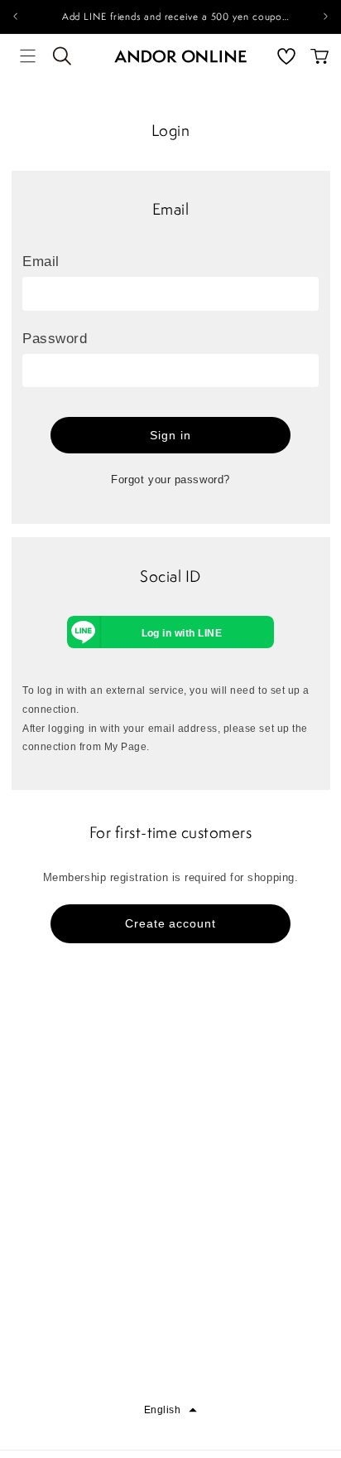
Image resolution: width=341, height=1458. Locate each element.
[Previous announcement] (15, 16)
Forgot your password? (170, 479)
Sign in (170, 435)
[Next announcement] (325, 16)
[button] (28, 56)
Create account (170, 923)
